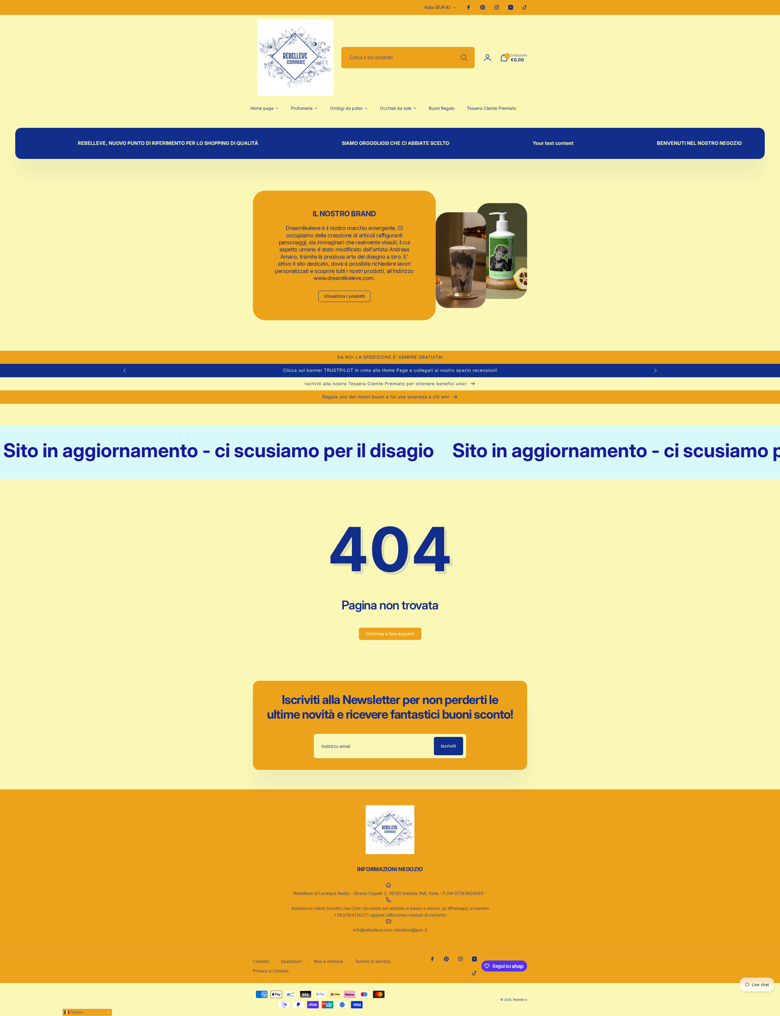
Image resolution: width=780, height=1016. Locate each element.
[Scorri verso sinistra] (125, 370)
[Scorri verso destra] (655, 370)
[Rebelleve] (390, 852)
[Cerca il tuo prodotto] (464, 58)
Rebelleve (520, 999)
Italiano (76, 1012)
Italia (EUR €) (437, 7)
